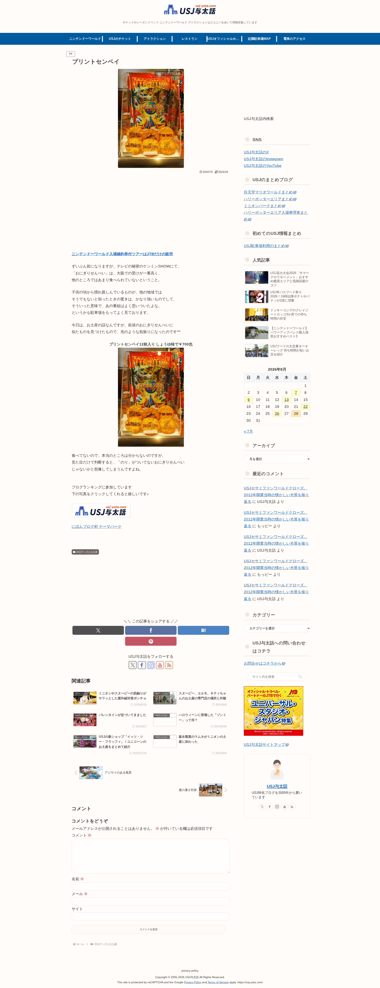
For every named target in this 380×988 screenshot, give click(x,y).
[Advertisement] (151, 205)
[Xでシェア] (98, 630)
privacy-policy (190, 970)
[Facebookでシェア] (151, 630)
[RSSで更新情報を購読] (169, 665)
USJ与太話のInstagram (263, 159)
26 (277, 413)
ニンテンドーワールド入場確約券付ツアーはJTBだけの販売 (122, 254)
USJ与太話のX (256, 152)
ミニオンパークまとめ (262, 206)
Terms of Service (218, 982)
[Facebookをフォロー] (142, 665)
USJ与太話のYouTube (262, 166)
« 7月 (248, 431)
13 (286, 400)
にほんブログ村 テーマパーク (97, 526)
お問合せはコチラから (262, 663)
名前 (78, 879)
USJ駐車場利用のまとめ (264, 246)
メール (80, 894)
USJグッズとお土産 (87, 552)
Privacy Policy (192, 982)
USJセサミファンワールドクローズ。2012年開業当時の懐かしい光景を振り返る (276, 495)
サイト (77, 909)
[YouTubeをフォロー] (160, 665)
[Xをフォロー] (133, 665)
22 (305, 407)
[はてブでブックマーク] (203, 630)
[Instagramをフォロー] (151, 665)
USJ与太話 (277, 786)
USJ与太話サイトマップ (264, 744)
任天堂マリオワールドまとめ (268, 192)
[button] (300, 677)
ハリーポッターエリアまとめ (268, 199)
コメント (81, 835)
